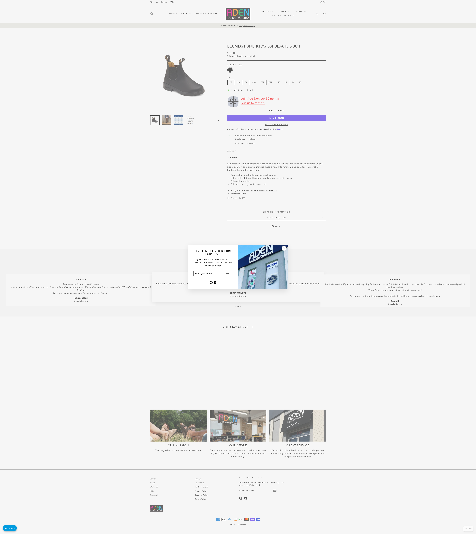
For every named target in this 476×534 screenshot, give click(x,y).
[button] (10, 528)
